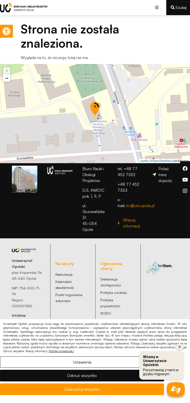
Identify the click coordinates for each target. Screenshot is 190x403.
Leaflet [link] (144, 161)
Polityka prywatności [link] (61, 351)
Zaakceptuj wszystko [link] (82, 389)
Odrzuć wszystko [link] (82, 375)
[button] (157, 7)
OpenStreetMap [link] (162, 161)
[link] (6, 31)
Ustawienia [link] (82, 362)
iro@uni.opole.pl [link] (140, 205)
